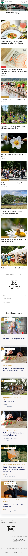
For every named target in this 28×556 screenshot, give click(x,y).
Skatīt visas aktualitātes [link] (13, 274)
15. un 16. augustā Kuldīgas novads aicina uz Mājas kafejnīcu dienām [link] (12, 42)
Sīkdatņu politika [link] (9, 552)
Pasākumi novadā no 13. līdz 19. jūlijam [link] (13, 100)
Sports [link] (3, 123)
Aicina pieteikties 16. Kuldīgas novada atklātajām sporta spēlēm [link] (13, 127)
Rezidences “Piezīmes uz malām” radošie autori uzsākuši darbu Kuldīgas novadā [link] (14, 71)
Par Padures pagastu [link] (6, 298)
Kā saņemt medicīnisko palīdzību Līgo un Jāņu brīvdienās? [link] (13, 240)
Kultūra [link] (4, 66)
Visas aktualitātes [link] (5, 302)
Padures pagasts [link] (6, 208)
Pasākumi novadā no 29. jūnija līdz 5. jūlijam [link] (13, 184)
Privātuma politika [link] (18, 552)
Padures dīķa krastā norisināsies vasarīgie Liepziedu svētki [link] (11, 212)
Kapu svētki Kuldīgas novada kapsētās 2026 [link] (13, 155)
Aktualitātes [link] (5, 97)
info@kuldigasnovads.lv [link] (20, 540)
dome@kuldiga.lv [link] (20, 539)
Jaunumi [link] (4, 38)
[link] (10, 2)
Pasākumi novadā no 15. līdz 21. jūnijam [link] (13, 268)
